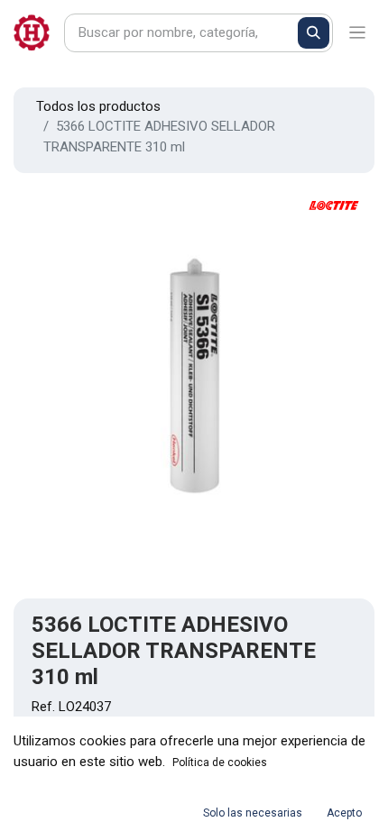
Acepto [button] (344, 813)
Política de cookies (219, 762)
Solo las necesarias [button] (252, 813)
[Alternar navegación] (357, 32)
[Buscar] (313, 33)
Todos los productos (98, 106)
